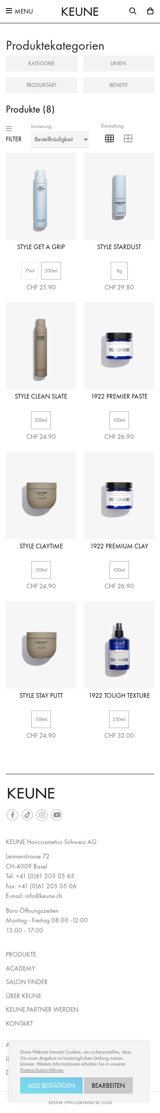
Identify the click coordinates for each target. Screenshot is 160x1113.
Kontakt (19, 1023)
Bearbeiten (108, 1085)
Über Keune (23, 996)
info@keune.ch (43, 895)
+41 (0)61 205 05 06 (47, 886)
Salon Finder (27, 982)
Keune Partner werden (42, 1009)
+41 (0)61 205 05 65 (45, 876)
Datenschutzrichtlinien (41, 1070)
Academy (20, 968)
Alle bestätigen (51, 1085)
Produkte (21, 954)
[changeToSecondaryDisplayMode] (128, 139)
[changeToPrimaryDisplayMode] (109, 139)
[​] (12, 815)
